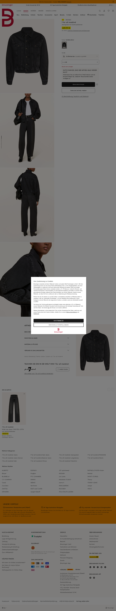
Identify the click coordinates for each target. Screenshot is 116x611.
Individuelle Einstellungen (58, 325)
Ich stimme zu (58, 320)
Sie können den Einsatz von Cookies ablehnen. (54, 307)
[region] (58, 305)
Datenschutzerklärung (71, 312)
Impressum (36, 313)
